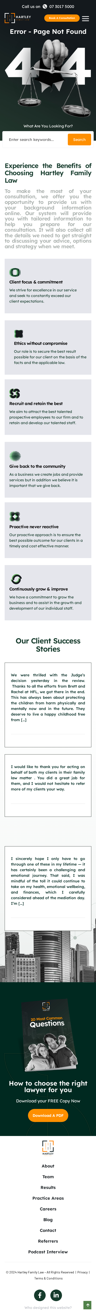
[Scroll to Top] (87, 1305)
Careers (48, 1209)
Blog (48, 1219)
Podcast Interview (48, 1252)
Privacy (82, 1272)
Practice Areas (48, 1198)
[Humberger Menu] (85, 18)
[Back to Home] (18, 18)
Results (48, 1187)
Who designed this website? (48, 1307)
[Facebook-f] (40, 1295)
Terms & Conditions (48, 1278)
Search (79, 139)
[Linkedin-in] (56, 1295)
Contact (48, 1230)
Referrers (48, 1241)
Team (48, 1176)
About (48, 1166)
